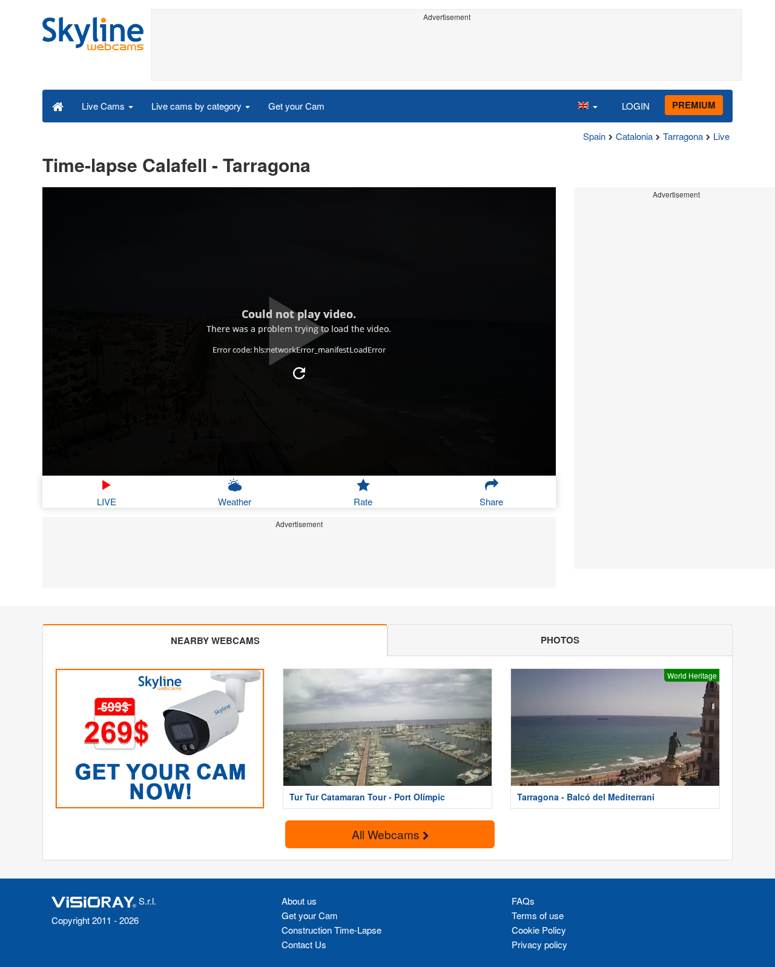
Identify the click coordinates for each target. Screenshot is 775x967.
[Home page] (58, 105)
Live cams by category (197, 105)
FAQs (523, 900)
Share (491, 501)
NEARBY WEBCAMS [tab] (215, 640)
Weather (234, 501)
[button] (587, 105)
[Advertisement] (446, 52)
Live (721, 136)
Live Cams (104, 105)
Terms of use (538, 915)
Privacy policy (539, 944)
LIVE (106, 501)
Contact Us (304, 944)
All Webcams (387, 834)
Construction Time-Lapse (331, 929)
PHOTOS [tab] (560, 639)
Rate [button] (363, 501)
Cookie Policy (539, 929)
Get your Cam (296, 105)
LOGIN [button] (636, 105)
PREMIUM (694, 104)
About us (299, 900)
